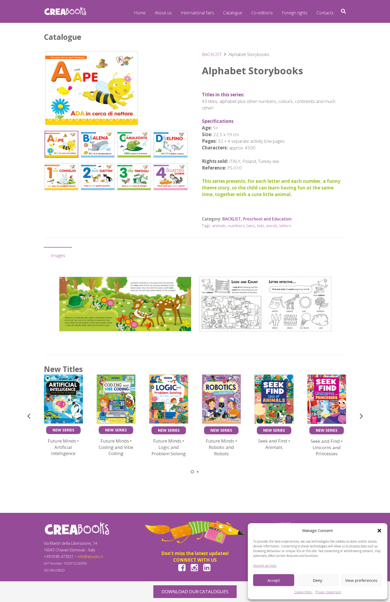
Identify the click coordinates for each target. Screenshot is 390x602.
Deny (317, 580)
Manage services (264, 565)
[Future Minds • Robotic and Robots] (221, 378)
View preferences (361, 580)
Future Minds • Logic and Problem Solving (168, 447)
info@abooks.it (90, 556)
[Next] (361, 416)
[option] (125, 304)
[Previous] (29, 416)
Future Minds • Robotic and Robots (221, 447)
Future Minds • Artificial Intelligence (63, 447)
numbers (236, 225)
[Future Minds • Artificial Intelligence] (63, 378)
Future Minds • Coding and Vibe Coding (116, 447)
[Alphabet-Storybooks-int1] (265, 304)
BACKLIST (212, 54)
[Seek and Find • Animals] (274, 378)
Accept (273, 580)
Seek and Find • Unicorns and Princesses (327, 447)
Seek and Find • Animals (274, 444)
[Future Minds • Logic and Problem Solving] (168, 378)
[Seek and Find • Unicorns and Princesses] (326, 378)
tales (250, 225)
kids (260, 225)
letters (285, 225)
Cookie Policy (303, 592)
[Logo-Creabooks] (65, 11)
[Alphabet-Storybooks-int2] (125, 304)
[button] (379, 530)
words (272, 225)
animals (219, 225)
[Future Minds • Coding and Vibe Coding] (116, 378)
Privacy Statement (328, 592)
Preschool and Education (267, 219)
